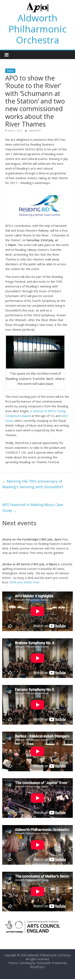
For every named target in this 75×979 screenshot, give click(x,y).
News (10, 70)
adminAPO (35, 130)
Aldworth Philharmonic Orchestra (37, 29)
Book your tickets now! (24, 582)
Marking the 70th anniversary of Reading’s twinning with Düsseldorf (32, 484)
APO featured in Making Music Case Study (32, 507)
